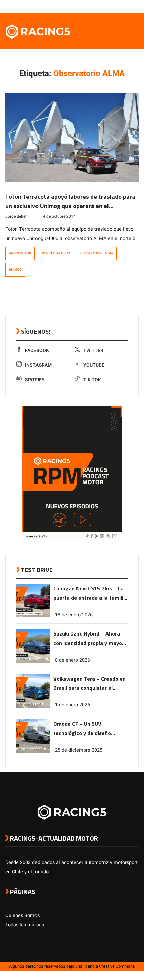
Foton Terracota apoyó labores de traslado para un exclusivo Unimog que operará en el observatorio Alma (70, 206)
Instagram (38, 365)
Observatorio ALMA (96, 253)
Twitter (93, 350)
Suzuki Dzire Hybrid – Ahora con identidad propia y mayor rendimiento (88, 638)
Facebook (37, 350)
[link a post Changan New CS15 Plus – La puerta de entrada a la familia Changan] (33, 615)
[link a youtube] (122, 6)
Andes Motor (20, 253)
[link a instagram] (115, 6)
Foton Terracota (55, 253)
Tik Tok (92, 379)
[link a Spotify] (128, 6)
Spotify (35, 379)
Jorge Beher (16, 216)
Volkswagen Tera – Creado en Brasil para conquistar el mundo (89, 684)
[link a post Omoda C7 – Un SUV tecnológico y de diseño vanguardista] (33, 751)
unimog (15, 269)
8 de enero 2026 (72, 660)
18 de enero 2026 (74, 614)
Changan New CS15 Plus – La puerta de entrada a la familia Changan (89, 593)
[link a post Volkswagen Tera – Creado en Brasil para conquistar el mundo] (33, 706)
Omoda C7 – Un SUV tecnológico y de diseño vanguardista (82, 729)
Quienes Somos (22, 915)
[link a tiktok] (135, 6)
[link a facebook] (101, 6)
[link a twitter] (108, 6)
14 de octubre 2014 (58, 216)
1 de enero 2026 (72, 704)
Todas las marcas (24, 924)
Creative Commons (117, 966)
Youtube (93, 365)
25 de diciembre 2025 (78, 750)
